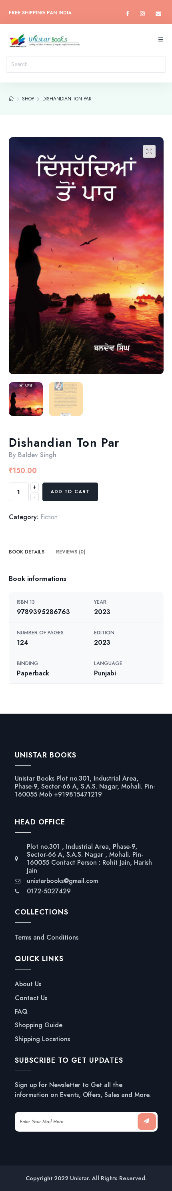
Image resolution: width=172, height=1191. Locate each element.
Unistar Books (34, 778)
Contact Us (31, 998)
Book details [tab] (26, 551)
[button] (149, 151)
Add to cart (70, 491)
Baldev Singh (37, 454)
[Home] (11, 98)
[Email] (158, 14)
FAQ (21, 1011)
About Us (28, 984)
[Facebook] (128, 14)
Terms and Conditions (46, 937)
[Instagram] (142, 14)
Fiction (49, 517)
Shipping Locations (42, 1039)
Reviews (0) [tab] (70, 551)
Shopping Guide (38, 1025)
